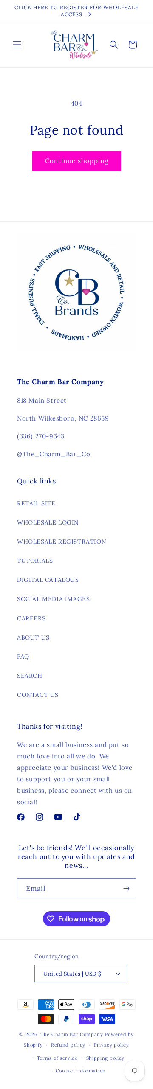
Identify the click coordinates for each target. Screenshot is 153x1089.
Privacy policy (111, 1045)
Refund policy (68, 1045)
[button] (17, 44)
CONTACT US (38, 695)
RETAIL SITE (36, 503)
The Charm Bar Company (71, 1034)
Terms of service (57, 1058)
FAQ (23, 656)
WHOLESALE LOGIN (48, 522)
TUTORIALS (35, 560)
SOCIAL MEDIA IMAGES (53, 599)
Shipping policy (105, 1058)
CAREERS (31, 618)
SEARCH (29, 675)
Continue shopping (76, 161)
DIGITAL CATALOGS (48, 580)
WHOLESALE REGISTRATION (61, 541)
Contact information (81, 1071)
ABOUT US (33, 637)
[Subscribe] (126, 888)
